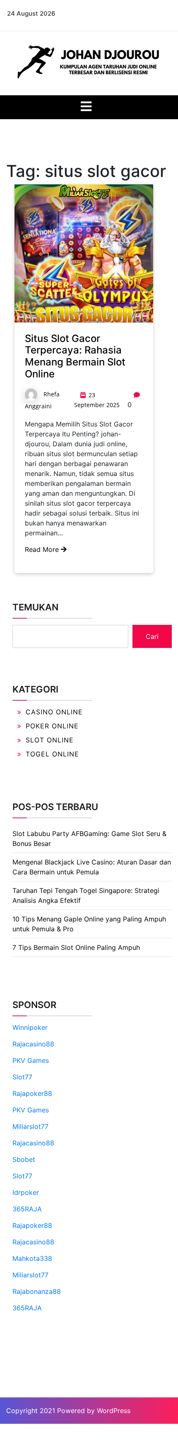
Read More (43, 549)
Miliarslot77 (30, 1126)
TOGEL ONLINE (52, 754)
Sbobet (23, 1159)
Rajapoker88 (32, 1093)
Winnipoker (30, 1027)
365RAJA (27, 1209)
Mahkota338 (32, 1258)
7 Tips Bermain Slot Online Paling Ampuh (76, 947)
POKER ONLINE (52, 726)
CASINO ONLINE (54, 712)
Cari (152, 636)
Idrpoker (25, 1192)
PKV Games (30, 1060)
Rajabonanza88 (36, 1291)
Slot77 (22, 1077)
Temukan (35, 607)
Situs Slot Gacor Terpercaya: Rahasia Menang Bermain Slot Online (75, 356)
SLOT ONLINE (50, 740)
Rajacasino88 (33, 1044)
